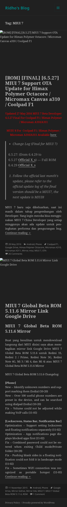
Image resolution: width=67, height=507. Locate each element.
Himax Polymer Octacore (31, 247)
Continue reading (18, 233)
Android (30, 244)
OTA (44, 250)
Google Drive (11, 247)
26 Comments (15, 253)
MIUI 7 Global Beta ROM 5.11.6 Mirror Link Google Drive (33, 310)
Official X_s (27, 160)
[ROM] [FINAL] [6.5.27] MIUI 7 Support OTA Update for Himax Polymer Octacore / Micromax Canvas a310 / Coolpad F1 (32, 91)
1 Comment (39, 494)
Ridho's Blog (17, 7)
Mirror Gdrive (18, 490)
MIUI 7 (37, 250)
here (53, 135)
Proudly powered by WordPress (38, 502)
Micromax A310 (53, 247)
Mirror (25, 250)
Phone (39, 244)
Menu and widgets (58, 11)
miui (31, 250)
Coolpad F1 (52, 244)
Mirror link (31, 490)
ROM (25, 494)
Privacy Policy (12, 502)
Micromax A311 (13, 250)
